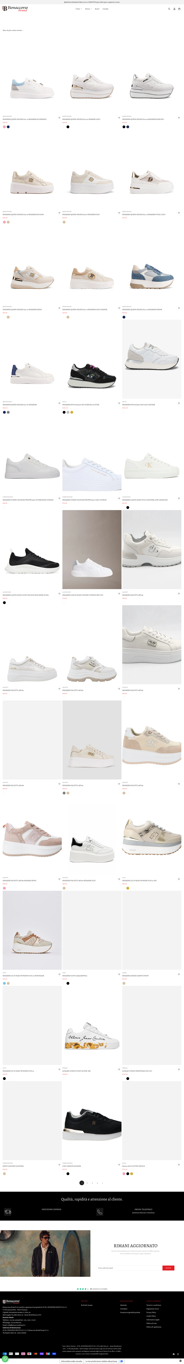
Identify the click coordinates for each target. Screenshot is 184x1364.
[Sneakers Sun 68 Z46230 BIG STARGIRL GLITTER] (91, 359)
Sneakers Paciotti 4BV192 (72, 785)
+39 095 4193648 (14, 1320)
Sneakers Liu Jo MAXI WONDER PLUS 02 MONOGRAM (23, 976)
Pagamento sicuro (152, 1309)
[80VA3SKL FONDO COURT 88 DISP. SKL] (91, 1025)
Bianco (64, 126)
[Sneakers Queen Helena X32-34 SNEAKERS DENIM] (151, 264)
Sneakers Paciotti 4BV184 (132, 690)
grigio (8, 412)
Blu (8, 126)
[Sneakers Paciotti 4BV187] (91, 644)
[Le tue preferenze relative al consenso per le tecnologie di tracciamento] (180, 1360)
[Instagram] (178, 1354)
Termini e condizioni (153, 1305)
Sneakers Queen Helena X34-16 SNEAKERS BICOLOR (23, 214)
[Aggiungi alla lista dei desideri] (59, 117)
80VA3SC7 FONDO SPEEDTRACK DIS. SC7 (137, 1071)
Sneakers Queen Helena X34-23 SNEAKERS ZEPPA (22, 309)
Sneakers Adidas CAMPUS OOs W (135, 976)
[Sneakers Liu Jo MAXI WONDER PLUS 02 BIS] (151, 835)
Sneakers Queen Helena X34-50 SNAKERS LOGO (81, 119)
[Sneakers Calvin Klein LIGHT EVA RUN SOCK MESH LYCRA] (32, 549)
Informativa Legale (152, 1320)
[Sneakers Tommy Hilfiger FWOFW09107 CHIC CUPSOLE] (91, 454)
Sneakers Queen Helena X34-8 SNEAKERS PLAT (81, 214)
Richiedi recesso (86, 1305)
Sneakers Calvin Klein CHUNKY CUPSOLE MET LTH (82, 595)
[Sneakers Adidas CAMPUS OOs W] (151, 930)
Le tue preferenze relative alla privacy (101, 1361)
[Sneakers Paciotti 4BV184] (151, 644)
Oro (71, 412)
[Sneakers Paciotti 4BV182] (32, 644)
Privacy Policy (151, 1312)
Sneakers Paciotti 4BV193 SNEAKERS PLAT (79, 880)
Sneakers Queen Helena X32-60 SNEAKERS (20, 405)
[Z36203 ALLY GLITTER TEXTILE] (151, 1120)
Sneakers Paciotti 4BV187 (72, 690)
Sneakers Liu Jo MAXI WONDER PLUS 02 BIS (139, 880)
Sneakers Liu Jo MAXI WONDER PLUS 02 (18, 1071)
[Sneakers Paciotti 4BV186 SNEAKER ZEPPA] (32, 835)
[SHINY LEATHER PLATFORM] (32, 1120)
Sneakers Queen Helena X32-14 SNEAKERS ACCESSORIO (25, 119)
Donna (87, 9)
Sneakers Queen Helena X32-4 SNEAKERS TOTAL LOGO (143, 214)
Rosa (4, 126)
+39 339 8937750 (16, 1322)
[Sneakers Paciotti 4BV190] (151, 549)
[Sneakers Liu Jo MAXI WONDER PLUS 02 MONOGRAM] (32, 930)
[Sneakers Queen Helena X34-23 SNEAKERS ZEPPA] (32, 264)
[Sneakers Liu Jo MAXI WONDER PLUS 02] (32, 1025)
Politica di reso (151, 1323)
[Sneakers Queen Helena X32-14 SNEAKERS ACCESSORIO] (32, 73)
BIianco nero (71, 888)
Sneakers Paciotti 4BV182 (13, 690)
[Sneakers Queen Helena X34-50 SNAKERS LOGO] (91, 73)
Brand (97, 9)
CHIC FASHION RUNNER (71, 1166)
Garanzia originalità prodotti (130, 1312)
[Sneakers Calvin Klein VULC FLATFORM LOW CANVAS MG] (151, 454)
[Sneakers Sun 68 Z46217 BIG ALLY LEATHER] (151, 359)
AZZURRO (4, 983)
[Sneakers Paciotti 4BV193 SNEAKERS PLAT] (91, 835)
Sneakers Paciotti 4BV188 (13, 785)
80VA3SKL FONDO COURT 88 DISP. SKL (76, 1071)
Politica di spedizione (153, 1327)
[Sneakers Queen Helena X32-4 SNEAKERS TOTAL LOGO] (151, 168)
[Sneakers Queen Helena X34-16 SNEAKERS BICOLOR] (32, 168)
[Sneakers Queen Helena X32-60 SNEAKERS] (32, 359)
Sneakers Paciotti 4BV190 (132, 595)
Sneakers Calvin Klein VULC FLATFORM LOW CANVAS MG (145, 500)
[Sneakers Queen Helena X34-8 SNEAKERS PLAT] (91, 168)
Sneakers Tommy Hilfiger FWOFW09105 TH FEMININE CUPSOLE (28, 500)
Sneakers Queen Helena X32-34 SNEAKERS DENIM (142, 309)
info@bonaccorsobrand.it (16, 1325)
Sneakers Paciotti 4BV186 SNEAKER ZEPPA (19, 880)
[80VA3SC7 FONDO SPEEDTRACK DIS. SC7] (151, 1025)
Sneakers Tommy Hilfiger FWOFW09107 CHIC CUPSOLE (84, 500)
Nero (68, 126)
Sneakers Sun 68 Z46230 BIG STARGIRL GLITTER (80, 405)
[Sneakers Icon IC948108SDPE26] (91, 930)
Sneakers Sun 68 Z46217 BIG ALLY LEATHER (138, 405)
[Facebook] (174, 1354)
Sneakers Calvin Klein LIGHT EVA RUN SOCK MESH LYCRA (26, 595)
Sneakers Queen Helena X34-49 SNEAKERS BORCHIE (143, 119)
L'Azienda (123, 1305)
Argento (68, 412)
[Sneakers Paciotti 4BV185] (151, 739)
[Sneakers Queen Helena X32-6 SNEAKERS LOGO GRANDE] (91, 264)
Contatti (105, 9)
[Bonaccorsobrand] (15, 8)
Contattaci (123, 1309)
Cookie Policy (151, 1316)
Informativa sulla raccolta (71, 1361)
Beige (8, 222)
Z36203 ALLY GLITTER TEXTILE (133, 1166)
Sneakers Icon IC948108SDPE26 (74, 976)
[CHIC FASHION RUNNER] (91, 1120)
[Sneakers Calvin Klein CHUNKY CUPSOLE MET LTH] (91, 549)
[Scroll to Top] (179, 1352)
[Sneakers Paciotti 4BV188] (32, 739)
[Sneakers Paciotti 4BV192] (91, 739)
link (107, 1354)
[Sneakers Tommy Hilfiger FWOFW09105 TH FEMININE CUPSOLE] (32, 454)
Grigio (64, 793)
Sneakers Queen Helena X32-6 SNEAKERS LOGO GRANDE (84, 309)
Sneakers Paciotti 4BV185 (132, 785)
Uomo (78, 9)
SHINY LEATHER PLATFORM (13, 1166)
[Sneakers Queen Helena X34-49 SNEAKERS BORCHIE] (151, 73)
